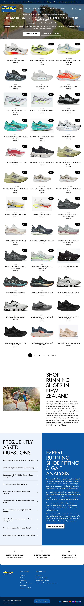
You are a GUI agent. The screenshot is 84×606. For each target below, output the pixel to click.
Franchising (23, 580)
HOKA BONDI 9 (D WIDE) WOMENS (68, 343)
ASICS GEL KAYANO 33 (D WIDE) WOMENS (15, 242)
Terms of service (12, 603)
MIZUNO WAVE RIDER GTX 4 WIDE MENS (68, 318)
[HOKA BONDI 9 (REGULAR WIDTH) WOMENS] (42, 332)
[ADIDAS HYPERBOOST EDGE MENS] (15, 151)
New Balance (42, 58)
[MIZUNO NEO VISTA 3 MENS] (42, 204)
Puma (15, 134)
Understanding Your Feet (42, 580)
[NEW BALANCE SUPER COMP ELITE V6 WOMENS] (68, 49)
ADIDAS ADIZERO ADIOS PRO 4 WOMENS (15, 112)
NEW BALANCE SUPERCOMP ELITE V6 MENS (42, 61)
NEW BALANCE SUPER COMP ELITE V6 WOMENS (68, 61)
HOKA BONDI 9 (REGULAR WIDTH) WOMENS (42, 344)
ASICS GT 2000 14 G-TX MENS (15, 293)
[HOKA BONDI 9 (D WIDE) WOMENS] (68, 332)
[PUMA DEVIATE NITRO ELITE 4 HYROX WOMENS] (15, 126)
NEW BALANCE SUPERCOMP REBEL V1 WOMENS (68, 164)
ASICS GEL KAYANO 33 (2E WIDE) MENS (41, 241)
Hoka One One (42, 341)
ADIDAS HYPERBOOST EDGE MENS (15, 163)
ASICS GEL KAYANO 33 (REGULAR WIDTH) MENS (41, 268)
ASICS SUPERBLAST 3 (68, 111)
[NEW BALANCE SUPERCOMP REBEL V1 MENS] (15, 178)
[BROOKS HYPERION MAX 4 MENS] (15, 204)
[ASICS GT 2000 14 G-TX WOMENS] (42, 282)
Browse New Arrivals (51, 34)
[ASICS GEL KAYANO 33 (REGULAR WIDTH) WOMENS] (68, 204)
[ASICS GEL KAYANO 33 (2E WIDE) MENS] (42, 229)
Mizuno (42, 212)
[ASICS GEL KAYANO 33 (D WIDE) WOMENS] (15, 229)
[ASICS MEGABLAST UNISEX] (15, 49)
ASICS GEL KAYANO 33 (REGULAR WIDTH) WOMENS (68, 216)
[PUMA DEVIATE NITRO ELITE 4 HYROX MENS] (42, 126)
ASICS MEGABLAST (15, 87)
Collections (24, 14)
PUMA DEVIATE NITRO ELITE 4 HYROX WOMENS (15, 138)
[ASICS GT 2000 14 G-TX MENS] (15, 282)
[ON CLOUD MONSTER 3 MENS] (68, 256)
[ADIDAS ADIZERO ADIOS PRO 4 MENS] (42, 100)
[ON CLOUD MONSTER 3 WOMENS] (68, 282)
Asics (15, 58)
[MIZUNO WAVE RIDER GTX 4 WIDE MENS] (68, 306)
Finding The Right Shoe (42, 578)
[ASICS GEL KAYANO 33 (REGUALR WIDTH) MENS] (15, 256)
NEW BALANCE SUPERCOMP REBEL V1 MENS (15, 190)
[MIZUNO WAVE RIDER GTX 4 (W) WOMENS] (15, 332)
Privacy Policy (23, 585)
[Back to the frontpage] (19, 14)
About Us (22, 575)
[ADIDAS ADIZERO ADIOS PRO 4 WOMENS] (15, 100)
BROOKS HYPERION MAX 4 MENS (15, 215)
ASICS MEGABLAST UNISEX (15, 61)
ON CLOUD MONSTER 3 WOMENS (68, 293)
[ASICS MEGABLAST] (15, 75)
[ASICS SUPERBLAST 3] (68, 100)
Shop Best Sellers (31, 34)
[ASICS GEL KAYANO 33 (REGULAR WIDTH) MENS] (42, 256)
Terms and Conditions (26, 583)
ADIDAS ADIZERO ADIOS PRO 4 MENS (42, 111)
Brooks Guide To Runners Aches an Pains (46, 583)
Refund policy (5, 603)
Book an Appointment (55, 526)
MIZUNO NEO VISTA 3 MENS (42, 215)
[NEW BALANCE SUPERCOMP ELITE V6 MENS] (42, 49)
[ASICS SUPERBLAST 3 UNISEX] (68, 75)
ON (42, 160)
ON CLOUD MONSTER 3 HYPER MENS (42, 163)
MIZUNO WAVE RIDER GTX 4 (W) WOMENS (15, 344)
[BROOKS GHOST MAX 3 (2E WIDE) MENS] (42, 306)
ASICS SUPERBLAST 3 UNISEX (68, 87)
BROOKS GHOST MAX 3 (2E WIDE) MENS (42, 318)
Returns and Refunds (25, 588)
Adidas (15, 108)
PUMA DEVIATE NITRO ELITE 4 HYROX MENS (42, 138)
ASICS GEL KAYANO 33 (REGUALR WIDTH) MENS (15, 268)
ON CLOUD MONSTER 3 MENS (68, 267)
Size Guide (39, 575)
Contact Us (23, 578)
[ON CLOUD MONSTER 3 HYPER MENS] (42, 151)
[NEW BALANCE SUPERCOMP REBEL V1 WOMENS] (68, 151)
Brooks (15, 212)
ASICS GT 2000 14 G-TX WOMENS (42, 293)
